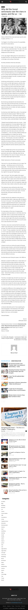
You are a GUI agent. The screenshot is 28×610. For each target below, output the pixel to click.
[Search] (26, 2)
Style (2, 572)
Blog (2, 503)
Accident (3, 501)
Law (2, 546)
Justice (2, 542)
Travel (2, 578)
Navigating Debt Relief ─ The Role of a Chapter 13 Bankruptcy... (12, 428)
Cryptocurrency (4, 521)
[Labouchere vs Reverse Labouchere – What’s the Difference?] (4, 384)
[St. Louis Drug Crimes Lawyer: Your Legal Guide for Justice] (4, 466)
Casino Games (4, 513)
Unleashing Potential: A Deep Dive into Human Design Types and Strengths (16, 371)
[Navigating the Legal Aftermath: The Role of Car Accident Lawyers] (4, 479)
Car (2, 509)
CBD (2, 515)
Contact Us (23, 606)
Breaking (6, 4)
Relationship (4, 566)
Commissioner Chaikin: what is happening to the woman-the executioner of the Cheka (20, 338)
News (2, 562)
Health (2, 537)
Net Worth (3, 560)
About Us (4, 606)
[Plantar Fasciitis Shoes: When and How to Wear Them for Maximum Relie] (4, 491)
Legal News (3, 550)
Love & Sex (3, 554)
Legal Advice (4, 548)
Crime (2, 519)
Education (3, 523)
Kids (2, 544)
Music (2, 558)
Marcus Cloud (4, 16)
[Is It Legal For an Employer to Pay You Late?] (4, 454)
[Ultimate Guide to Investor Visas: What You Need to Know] (4, 396)
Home (2, 4)
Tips (2, 576)
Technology (3, 574)
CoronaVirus (4, 517)
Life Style (3, 552)
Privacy (13, 606)
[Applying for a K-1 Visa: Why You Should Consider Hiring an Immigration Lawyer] (4, 441)
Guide (2, 535)
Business (3, 507)
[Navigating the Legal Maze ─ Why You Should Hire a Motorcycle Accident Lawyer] (4, 485)
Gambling (3, 531)
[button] (2, 2)
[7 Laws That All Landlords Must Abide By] (4, 377)
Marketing (3, 556)
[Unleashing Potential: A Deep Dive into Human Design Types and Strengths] (4, 371)
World (2, 580)
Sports (2, 570)
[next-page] (4, 401)
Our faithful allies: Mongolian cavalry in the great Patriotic (7, 337)
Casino (2, 511)
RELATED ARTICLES (5, 361)
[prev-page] (2, 401)
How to (2, 540)
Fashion (3, 527)
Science (3, 568)
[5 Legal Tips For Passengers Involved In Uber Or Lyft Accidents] (4, 390)
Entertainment (4, 525)
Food (2, 529)
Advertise (9, 606)
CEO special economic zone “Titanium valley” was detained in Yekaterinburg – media (16, 365)
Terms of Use (17, 606)
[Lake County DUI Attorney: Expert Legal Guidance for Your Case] (4, 460)
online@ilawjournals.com (16, 602)
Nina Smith (3, 431)
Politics (2, 564)
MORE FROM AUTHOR (16, 361)
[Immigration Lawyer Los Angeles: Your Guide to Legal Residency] (4, 473)
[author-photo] (14, 351)
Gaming (3, 533)
